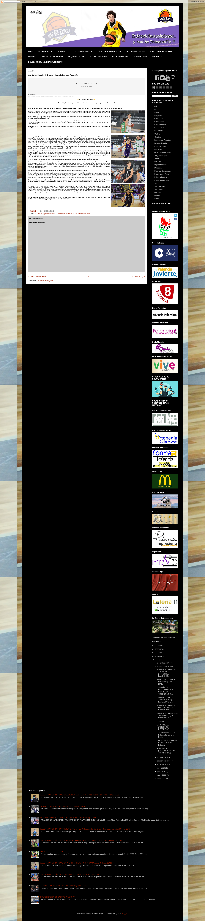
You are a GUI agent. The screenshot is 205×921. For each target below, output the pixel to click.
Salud (156, 183)
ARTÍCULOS (63, 51)
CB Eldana (158, 119)
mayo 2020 (161, 775)
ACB (156, 109)
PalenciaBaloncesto (84, 214)
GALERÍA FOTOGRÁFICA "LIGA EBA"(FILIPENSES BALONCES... (167, 673)
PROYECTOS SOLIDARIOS (161, 51)
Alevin (156, 112)
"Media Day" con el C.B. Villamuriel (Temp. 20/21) (166, 682)
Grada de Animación (162, 153)
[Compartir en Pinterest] (53, 211)
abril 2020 (161, 779)
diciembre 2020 (163, 663)
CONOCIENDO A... (45, 51)
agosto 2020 (162, 764)
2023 (157, 649)
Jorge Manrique (160, 156)
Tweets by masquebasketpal (163, 637)
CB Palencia (159, 122)
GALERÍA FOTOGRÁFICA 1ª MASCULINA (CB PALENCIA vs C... (167, 700)
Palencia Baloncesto (162, 171)
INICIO (30, 51)
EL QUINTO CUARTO (76, 57)
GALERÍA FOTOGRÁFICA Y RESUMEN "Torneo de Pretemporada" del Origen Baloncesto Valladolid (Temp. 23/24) (85, 829)
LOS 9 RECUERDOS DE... (84, 51)
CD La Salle (159, 128)
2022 (157, 653)
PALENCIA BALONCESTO (110, 51)
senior (156, 199)
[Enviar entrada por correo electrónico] (41, 211)
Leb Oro (157, 162)
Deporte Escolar (160, 143)
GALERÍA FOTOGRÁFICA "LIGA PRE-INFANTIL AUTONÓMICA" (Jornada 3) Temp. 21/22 (76, 863)
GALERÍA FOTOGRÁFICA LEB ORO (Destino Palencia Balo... (167, 708)
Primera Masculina (161, 180)
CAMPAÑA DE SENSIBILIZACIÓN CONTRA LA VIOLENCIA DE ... (165, 690)
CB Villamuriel (160, 125)
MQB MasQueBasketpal (34, 96)
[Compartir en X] (49, 211)
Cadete (157, 134)
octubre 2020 (162, 757)
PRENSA (32, 57)
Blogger (124, 913)
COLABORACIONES (98, 57)
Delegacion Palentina (162, 140)
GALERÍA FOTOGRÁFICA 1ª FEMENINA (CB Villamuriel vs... (167, 715)
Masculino (158, 168)
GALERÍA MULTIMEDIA (135, 51)
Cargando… (161, 721)
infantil (157, 196)
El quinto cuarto (160, 146)
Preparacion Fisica (161, 174)
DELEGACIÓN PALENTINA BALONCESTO (45, 62)
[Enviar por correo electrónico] (45, 211)
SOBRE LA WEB (140, 57)
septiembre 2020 (164, 761)
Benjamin (158, 115)
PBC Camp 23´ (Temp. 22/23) (52, 852)
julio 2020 (161, 768)
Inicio (89, 276)
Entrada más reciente (37, 276)
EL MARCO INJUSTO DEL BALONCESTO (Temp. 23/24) (62, 806)
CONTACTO (157, 57)
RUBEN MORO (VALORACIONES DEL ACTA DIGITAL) (167, 750)
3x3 (155, 106)
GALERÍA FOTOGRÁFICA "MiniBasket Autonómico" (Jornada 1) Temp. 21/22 (70, 874)
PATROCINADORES (120, 57)
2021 (157, 656)
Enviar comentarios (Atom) (45, 281)
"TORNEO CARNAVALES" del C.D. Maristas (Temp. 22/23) (63, 886)
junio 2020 (161, 771)
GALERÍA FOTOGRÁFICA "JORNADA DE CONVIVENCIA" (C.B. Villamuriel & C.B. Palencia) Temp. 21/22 (82, 840)
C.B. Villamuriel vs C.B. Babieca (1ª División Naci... (166, 735)
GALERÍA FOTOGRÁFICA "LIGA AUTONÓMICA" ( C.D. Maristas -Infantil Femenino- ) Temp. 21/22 (79, 795)
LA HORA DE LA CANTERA (52, 57)
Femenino (158, 149)
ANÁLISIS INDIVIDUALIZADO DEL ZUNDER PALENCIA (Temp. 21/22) (68, 818)
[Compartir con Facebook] (51, 211)
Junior (156, 159)
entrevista (158, 193)
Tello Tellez (158, 189)
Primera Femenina (161, 177)
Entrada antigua (138, 276)
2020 (157, 660)
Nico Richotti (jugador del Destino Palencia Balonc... (167, 743)
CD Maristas (159, 131)
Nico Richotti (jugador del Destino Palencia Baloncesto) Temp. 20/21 (57, 96)
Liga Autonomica (161, 165)
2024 (157, 646)
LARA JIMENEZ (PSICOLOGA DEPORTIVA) (163, 727)
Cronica (157, 137)
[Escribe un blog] (47, 211)
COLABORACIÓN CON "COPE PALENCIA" (57, 897)
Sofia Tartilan (159, 186)
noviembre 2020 (163, 666)
